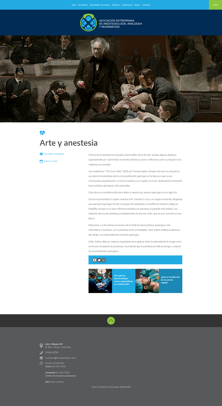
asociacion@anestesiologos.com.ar (60, 358)
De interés (83, 5)
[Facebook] (94, 260)
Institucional (127, 5)
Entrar (215, 4)
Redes (137, 5)
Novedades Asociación (100, 5)
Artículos (116, 5)
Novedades (59, 154)
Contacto (146, 5)
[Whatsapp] (103, 260)
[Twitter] (99, 260)
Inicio (74, 5)
